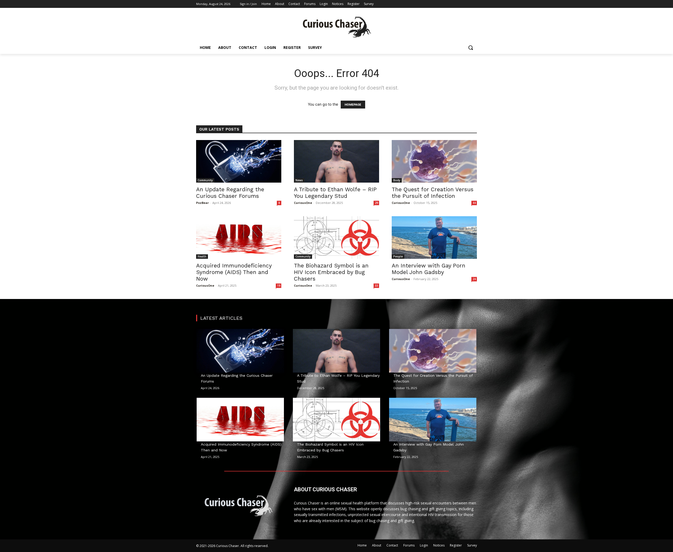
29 (376, 203)
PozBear (202, 203)
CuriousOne (303, 203)
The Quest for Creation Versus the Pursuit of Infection (432, 192)
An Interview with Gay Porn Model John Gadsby (428, 268)
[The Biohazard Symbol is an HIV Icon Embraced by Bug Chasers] (336, 237)
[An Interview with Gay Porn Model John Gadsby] (434, 237)
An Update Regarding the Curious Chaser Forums (230, 192)
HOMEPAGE (353, 104)
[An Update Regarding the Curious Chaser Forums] (238, 161)
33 (376, 285)
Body (396, 180)
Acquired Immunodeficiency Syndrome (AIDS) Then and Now (234, 272)
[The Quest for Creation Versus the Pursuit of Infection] (434, 161)
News (299, 180)
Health (202, 256)
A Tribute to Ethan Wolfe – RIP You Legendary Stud (335, 192)
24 (474, 279)
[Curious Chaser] (336, 27)
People (398, 256)
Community (205, 180)
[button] (470, 47)
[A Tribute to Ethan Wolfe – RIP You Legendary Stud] (336, 161)
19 (278, 285)
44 (474, 203)
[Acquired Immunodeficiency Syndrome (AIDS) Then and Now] (238, 237)
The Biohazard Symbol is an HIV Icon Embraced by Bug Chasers (331, 272)
